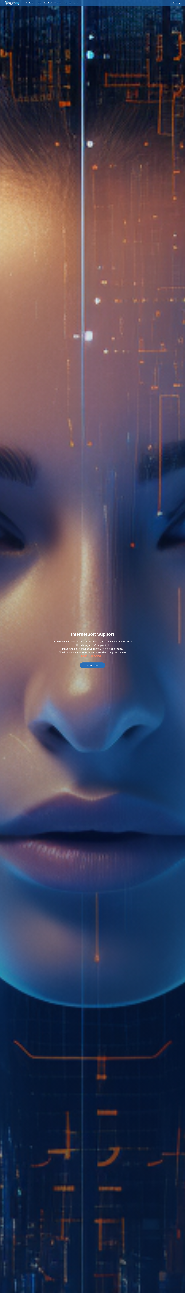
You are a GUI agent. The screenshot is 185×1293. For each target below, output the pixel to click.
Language (177, 3)
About (76, 3)
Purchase (58, 3)
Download (48, 3)
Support (67, 3)
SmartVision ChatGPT (92, 656)
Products (29, 3)
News (39, 3)
